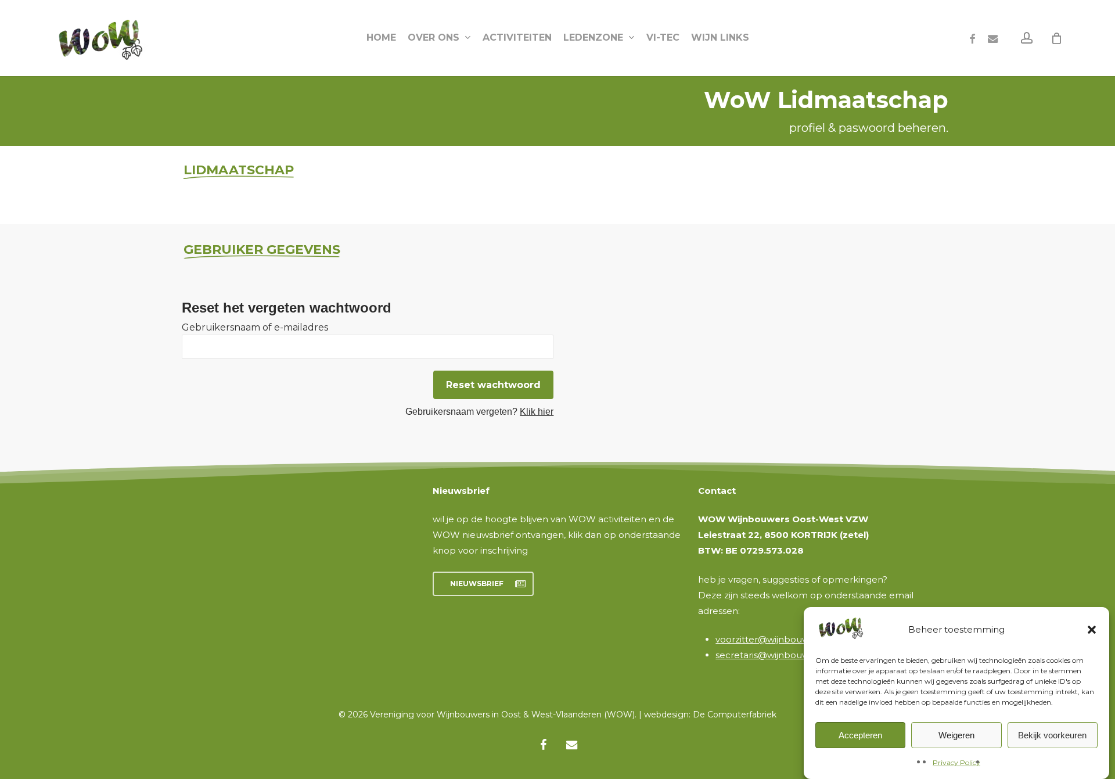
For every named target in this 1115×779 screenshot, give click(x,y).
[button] (1092, 630)
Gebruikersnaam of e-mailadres (255, 327)
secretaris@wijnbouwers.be (776, 654)
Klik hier (536, 412)
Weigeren (956, 735)
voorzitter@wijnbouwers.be (776, 639)
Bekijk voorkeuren (1052, 735)
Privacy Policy (956, 762)
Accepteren (860, 735)
